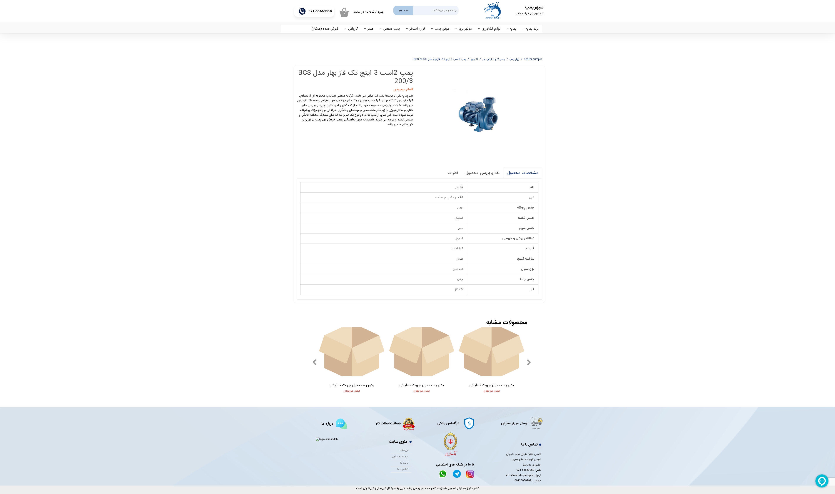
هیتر (371, 28)
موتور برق (465, 28)
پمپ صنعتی (391, 28)
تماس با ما (402, 469)
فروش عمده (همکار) (325, 28)
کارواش (353, 28)
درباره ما (404, 463)
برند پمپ (532, 28)
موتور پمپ (442, 28)
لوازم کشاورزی (491, 28)
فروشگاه (404, 450)
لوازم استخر (417, 28)
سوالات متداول (400, 457)
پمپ (513, 28)
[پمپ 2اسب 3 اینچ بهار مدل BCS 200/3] (480, 115)
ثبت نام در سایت (364, 11)
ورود (380, 11)
